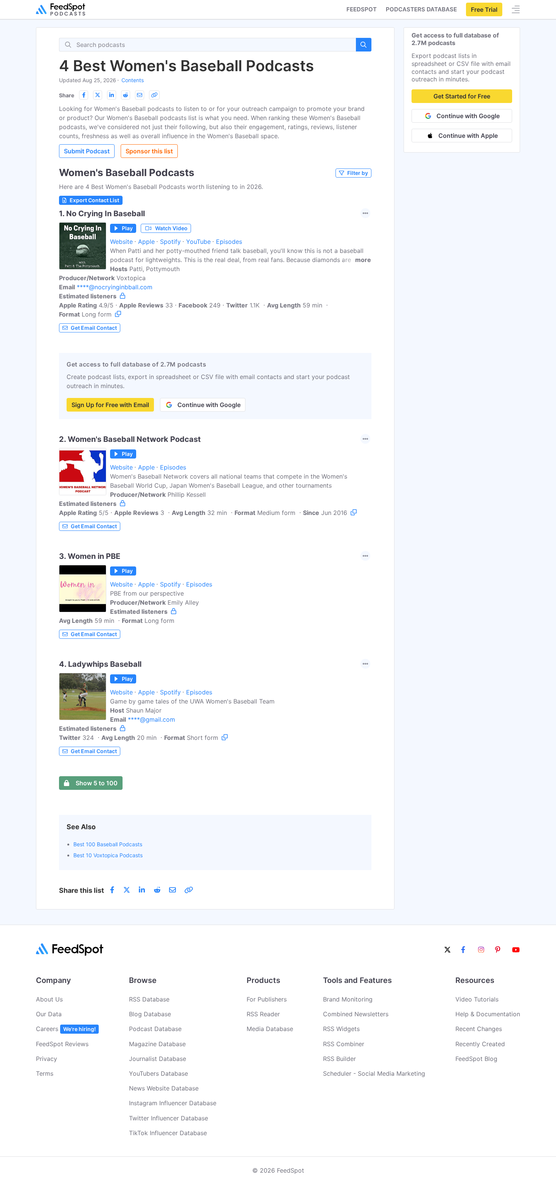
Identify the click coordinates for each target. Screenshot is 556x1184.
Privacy (46, 1058)
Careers (66, 1029)
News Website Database (164, 1088)
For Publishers (267, 999)
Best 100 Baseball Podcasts (107, 844)
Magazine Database (157, 1044)
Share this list (81, 890)
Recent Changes (478, 1029)
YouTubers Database (158, 1073)
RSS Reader (263, 1014)
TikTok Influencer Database (168, 1133)
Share (66, 95)
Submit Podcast (87, 151)
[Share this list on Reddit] (125, 95)
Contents (132, 80)
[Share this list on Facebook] (83, 95)
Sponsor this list (149, 151)
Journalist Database (157, 1058)
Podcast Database (155, 1029)
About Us (49, 999)
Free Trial (484, 9)
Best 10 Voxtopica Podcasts (108, 855)
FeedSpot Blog (476, 1058)
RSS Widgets (341, 1029)
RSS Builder (339, 1058)
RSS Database (149, 999)
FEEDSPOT (361, 9)
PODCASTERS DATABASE (421, 9)
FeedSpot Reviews (62, 1044)
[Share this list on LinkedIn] (111, 95)
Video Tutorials (477, 999)
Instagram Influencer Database (172, 1103)
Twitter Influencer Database (168, 1118)
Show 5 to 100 (97, 783)
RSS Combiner (343, 1044)
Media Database (270, 1029)
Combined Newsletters (355, 1014)
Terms (44, 1073)
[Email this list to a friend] (139, 95)
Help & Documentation (487, 1014)
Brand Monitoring (348, 999)
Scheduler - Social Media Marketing (374, 1073)
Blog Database (150, 1014)
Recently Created (480, 1044)
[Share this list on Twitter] (97, 95)
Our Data (49, 1014)
